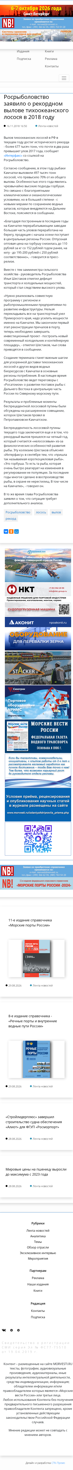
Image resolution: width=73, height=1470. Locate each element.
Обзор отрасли (38, 1247)
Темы (38, 1242)
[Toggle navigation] (64, 78)
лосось (41, 512)
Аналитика (38, 1236)
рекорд (11, 519)
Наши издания (38, 1284)
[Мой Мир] (16, 531)
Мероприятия (38, 1258)
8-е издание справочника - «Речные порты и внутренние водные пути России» (32, 1021)
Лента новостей (37, 1231)
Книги (49, 51)
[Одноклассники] (11, 531)
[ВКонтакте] (6, 531)
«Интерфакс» (13, 155)
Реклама (51, 59)
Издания (23, 51)
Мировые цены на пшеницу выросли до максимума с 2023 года (36, 1171)
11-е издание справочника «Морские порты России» (30, 922)
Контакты (52, 66)
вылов (56, 512)
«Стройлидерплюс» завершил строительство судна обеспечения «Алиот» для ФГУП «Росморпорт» (34, 1122)
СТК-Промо (58, 1463)
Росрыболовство (18, 512)
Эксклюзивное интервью (38, 1253)
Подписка (24, 59)
